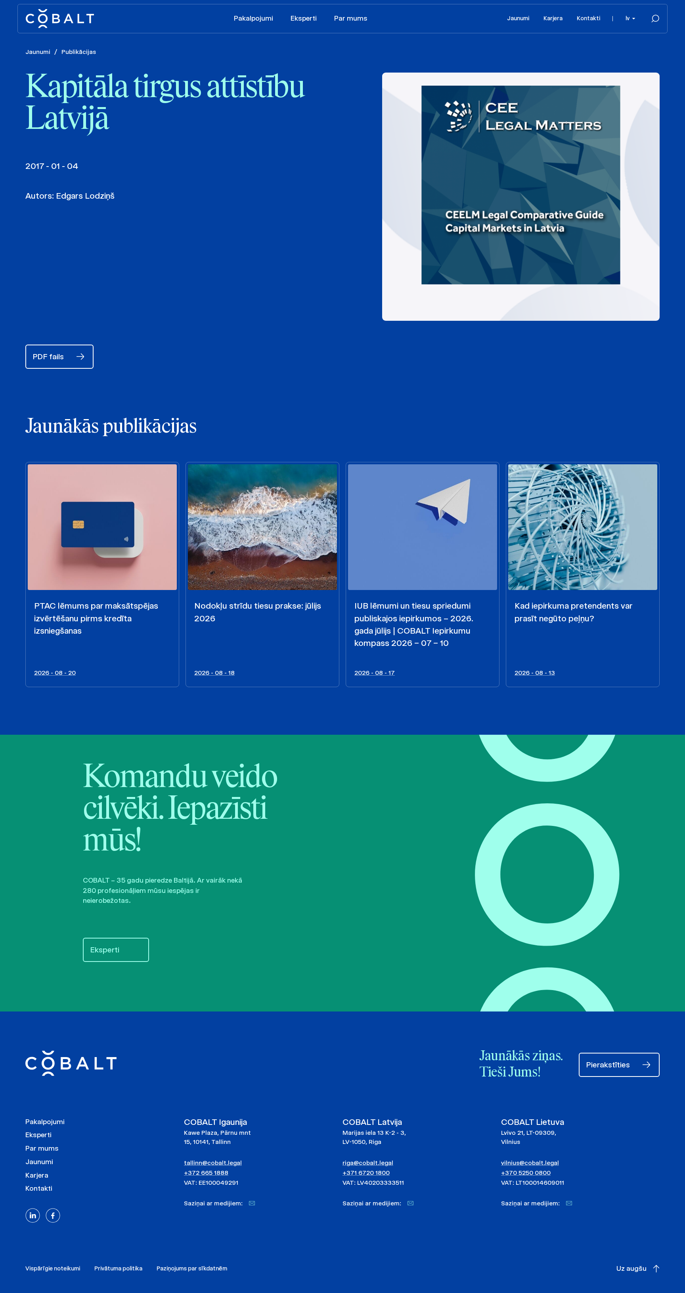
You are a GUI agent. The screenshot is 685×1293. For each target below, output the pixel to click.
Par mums (350, 18)
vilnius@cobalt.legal (530, 1163)
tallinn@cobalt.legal (213, 1163)
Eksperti (304, 18)
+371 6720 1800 (366, 1172)
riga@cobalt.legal (367, 1163)
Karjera (553, 18)
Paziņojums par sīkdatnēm (192, 1268)
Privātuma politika (118, 1268)
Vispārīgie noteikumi (52, 1268)
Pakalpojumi (253, 18)
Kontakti (588, 18)
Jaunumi (518, 18)
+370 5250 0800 (526, 1172)
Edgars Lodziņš (85, 196)
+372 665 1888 (206, 1172)
